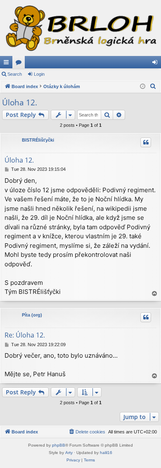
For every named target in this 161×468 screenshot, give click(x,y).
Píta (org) (32, 314)
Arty (69, 452)
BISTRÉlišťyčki (38, 139)
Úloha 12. (19, 102)
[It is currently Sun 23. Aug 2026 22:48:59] (142, 86)
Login (39, 74)
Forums (20, 63)
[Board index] (80, 28)
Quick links (7, 63)
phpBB (58, 445)
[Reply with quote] (145, 142)
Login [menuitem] (156, 63)
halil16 (106, 452)
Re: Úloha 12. (25, 335)
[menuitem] (153, 86)
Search (14, 74)
